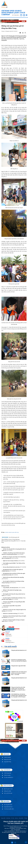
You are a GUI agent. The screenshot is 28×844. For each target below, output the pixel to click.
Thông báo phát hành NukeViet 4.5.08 (19, 700)
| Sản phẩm (21, 818)
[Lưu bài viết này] (25, 32)
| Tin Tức (12, 818)
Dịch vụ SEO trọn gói (8, 793)
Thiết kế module (7, 775)
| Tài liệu (25, 818)
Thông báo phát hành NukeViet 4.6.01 (19, 650)
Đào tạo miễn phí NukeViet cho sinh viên (11, 567)
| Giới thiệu (8, 818)
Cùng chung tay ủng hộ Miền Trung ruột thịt (12, 605)
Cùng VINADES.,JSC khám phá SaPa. (10, 587)
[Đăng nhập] (24, 15)
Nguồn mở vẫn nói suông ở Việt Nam (10, 560)
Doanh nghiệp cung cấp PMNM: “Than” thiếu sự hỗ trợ (14, 563)
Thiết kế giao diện (7, 773)
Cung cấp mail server (8, 806)
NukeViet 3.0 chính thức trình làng (10, 613)
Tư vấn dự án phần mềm (9, 809)
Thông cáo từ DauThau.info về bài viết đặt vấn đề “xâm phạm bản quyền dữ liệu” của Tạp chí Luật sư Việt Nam (18, 689)
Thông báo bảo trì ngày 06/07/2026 (18, 665)
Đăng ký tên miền (7, 759)
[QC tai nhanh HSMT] (14, 21)
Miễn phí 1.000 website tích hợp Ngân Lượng (12, 590)
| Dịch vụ (16, 818)
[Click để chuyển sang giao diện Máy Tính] (15, 842)
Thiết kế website (7, 757)
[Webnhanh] (14, 716)
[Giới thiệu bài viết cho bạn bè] (20, 32)
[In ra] (23, 32)
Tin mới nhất (10, 646)
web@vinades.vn (8, 635)
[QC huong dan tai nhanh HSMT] (14, 730)
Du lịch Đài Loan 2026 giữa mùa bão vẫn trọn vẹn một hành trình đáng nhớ (19, 660)
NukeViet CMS (9, 832)
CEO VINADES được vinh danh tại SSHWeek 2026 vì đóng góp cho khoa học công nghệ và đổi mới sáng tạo (18, 695)
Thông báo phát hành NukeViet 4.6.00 (19, 677)
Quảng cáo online (7, 791)
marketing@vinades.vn (9, 642)
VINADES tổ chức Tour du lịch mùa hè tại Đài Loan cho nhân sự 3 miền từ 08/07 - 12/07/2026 (19, 673)
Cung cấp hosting (7, 761)
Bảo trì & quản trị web (8, 788)
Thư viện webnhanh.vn (8, 777)
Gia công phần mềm (8, 804)
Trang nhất (3, 818)
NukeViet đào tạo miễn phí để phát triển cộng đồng (13, 577)
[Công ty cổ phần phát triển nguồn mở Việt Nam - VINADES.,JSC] (5, 4)
